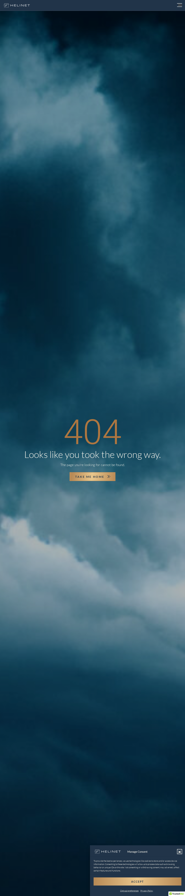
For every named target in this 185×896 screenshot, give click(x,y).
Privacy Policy (146, 890)
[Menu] (179, 5)
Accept (137, 881)
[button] (179, 851)
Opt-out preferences (129, 890)
